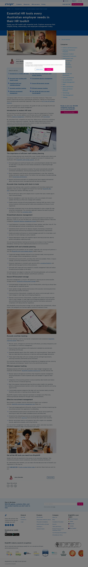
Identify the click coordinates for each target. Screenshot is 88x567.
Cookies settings (39, 69)
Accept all (49, 69)
